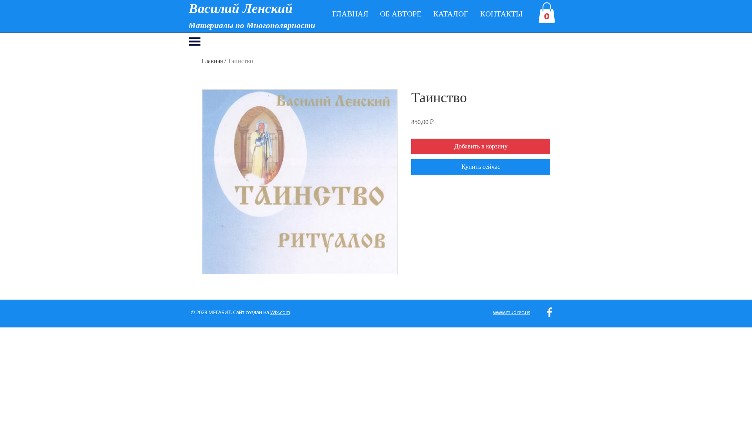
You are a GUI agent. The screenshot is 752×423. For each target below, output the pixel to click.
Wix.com (280, 312)
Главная (212, 61)
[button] (546, 12)
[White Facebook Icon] (549, 312)
